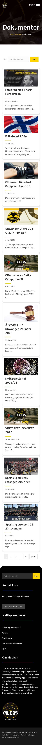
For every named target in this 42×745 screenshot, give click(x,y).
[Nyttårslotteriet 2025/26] (21, 381)
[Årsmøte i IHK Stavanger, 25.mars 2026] (21, 329)
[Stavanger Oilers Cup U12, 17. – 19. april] (21, 230)
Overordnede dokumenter (12, 643)
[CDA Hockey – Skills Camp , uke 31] (21, 277)
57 (26, 556)
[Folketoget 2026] (21, 136)
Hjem (11, 34)
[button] (34, 5)
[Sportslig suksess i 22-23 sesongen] (21, 526)
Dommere (18, 34)
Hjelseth (16, 737)
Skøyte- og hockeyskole (11, 627)
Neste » (33, 556)
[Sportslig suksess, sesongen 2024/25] (21, 479)
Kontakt (5, 633)
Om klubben (7, 638)
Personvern (15, 735)
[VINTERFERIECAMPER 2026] (21, 430)
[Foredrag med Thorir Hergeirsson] (21, 91)
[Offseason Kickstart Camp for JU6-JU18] (21, 183)
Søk (5, 59)
